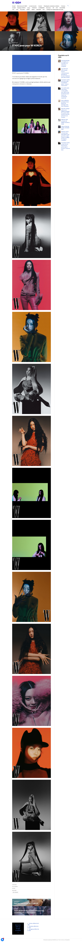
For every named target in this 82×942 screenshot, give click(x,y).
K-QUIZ (14, 7)
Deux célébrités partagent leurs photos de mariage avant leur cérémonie (65, 103)
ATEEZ (28, 9)
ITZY (17, 9)
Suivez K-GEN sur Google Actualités (18, 928)
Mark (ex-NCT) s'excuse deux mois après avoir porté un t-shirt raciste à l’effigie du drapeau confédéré (65, 136)
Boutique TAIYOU (21, 7)
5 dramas (63, 6)
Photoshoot (15, 42)
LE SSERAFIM (41, 7)
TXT (13, 9)
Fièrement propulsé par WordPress (50, 939)
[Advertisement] (31, 63)
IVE (53, 7)
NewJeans (48, 7)
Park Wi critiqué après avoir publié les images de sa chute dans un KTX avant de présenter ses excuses (65, 113)
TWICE (33, 9)
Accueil (13, 6)
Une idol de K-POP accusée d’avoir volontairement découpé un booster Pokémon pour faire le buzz (65, 73)
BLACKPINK (62, 7)
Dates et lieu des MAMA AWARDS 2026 (65, 128)
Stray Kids (22, 9)
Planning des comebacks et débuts (51, 6)
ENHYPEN (38, 9)
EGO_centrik (15, 886)
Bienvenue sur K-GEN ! (22, 6)
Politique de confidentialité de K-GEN (55, 9)
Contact (40, 6)
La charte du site (32, 6)
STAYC (14, 888)
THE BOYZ (34, 7)
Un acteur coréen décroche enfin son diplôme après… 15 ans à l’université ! (65, 82)
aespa (28, 7)
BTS (57, 7)
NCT (44, 9)
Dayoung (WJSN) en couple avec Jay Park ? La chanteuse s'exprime (65, 63)
